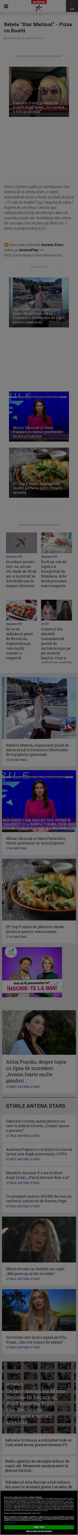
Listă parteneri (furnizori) (10, 1522)
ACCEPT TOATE (39, 1527)
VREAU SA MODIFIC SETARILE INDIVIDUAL (39, 1531)
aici (5, 1507)
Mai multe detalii (68, 1501)
